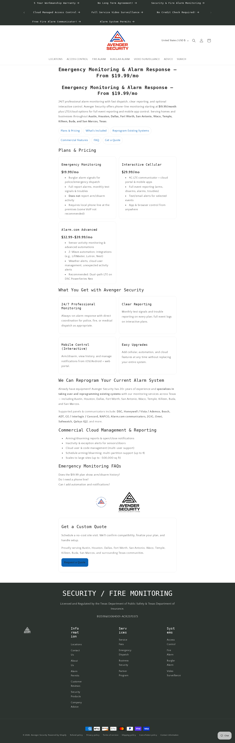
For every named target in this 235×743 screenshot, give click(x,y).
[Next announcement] (211, 12)
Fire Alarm (170, 652)
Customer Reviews (76, 684)
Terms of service (110, 735)
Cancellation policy (148, 735)
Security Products (76, 694)
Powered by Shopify (57, 735)
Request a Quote (75, 562)
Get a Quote (112, 140)
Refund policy (76, 735)
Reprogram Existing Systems (131, 130)
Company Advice (76, 704)
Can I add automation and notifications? (84, 484)
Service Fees (123, 642)
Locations (76, 644)
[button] (194, 40)
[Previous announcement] (24, 12)
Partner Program (123, 673)
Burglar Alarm (171, 663)
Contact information (169, 735)
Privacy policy (93, 735)
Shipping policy (129, 735)
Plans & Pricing (70, 130)
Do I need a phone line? (73, 479)
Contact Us (75, 652)
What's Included (96, 130)
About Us (74, 663)
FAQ (96, 140)
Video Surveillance (174, 673)
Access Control (171, 642)
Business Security (124, 663)
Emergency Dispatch (125, 652)
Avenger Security (39, 735)
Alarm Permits (75, 673)
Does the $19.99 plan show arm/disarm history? (89, 474)
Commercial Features (74, 140)
